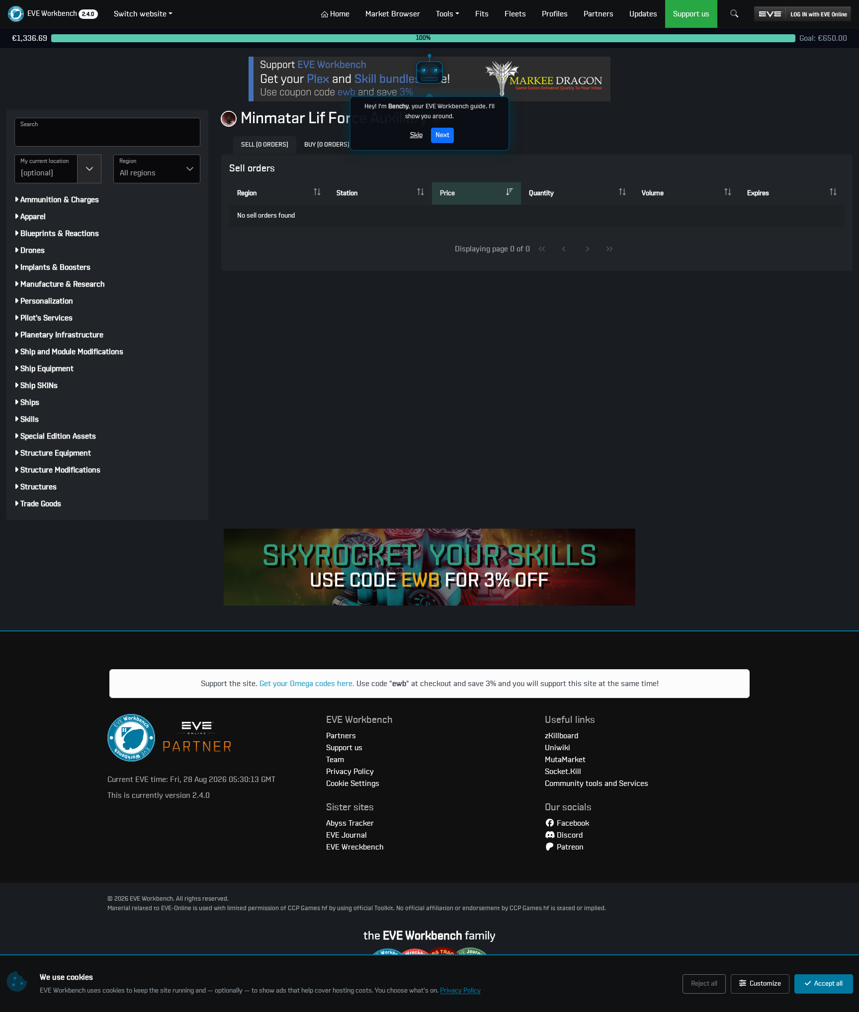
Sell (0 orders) (264, 145)
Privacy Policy (460, 990)
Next (442, 135)
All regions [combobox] (138, 173)
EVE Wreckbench (355, 847)
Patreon (569, 847)
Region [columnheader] (247, 193)
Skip (416, 135)
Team (335, 760)
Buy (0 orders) (326, 145)
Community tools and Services (596, 783)
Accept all (828, 983)
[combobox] (46, 169)
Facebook (572, 823)
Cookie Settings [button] (352, 783)
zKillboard (561, 736)
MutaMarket (565, 760)
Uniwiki (557, 748)
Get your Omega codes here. (306, 684)
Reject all (704, 983)
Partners (341, 736)
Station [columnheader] (347, 193)
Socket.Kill (563, 772)
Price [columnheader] (447, 193)
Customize (764, 983)
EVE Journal (346, 835)
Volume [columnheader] (653, 193)
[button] (53, 13)
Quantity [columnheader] (541, 193)
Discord (569, 835)
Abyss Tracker (350, 823)
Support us (344, 748)
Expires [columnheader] (758, 193)
